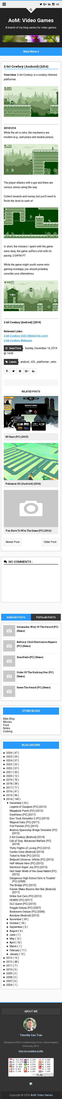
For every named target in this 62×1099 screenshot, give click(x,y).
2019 (9, 779)
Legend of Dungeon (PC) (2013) (28, 806)
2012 (9, 961)
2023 (9, 764)
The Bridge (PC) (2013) (23, 885)
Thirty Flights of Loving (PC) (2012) (30, 848)
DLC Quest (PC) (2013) (23, 903)
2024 (9, 760)
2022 (9, 768)
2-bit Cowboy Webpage (18, 340)
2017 (9, 787)
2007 (9, 981)
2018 (9, 783)
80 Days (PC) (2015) (16, 436)
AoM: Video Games (31, 20)
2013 (9, 958)
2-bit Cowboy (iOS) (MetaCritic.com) (26, 335)
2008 (9, 977)
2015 (9, 795)
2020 (9, 776)
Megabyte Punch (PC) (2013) (26, 810)
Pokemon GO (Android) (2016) (23, 483)
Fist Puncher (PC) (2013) (24, 826)
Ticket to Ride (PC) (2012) (25, 855)
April (13, 942)
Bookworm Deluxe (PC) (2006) (27, 911)
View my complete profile (31, 1051)
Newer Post (13, 542)
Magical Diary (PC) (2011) (24, 822)
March (13, 946)
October (15, 923)
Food (6, 725)
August (14, 931)
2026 (9, 752)
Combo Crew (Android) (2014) (27, 851)
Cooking (7, 731)
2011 (9, 965)
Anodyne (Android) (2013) (24, 915)
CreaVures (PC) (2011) (23, 814)
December (16, 803)
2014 (9, 799)
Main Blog (9, 718)
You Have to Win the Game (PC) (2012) (28, 530)
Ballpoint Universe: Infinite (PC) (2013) (32, 859)
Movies (7, 721)
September (16, 927)
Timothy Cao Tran (31, 1035)
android (25, 361)
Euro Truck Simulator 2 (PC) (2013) (29, 818)
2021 (9, 772)
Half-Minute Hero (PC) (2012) (27, 863)
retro (53, 361)
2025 (9, 756)
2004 (9, 984)
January (14, 954)
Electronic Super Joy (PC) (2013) (28, 867)
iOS (33, 361)
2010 (9, 969)
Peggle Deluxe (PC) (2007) (25, 907)
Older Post (50, 542)
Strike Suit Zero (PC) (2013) (26, 896)
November (16, 919)
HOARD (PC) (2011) (21, 900)
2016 (9, 791)
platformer (43, 361)
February (15, 950)
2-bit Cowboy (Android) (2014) (26, 66)
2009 (9, 973)
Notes (6, 728)
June (13, 934)
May (12, 938)
